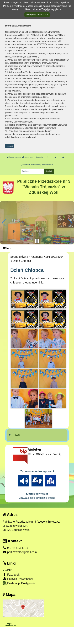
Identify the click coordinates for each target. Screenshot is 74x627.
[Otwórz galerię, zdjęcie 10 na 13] (52, 378)
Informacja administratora (43, 165)
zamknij (10, 146)
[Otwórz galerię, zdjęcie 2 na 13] (52, 299)
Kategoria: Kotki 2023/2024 (47, 256)
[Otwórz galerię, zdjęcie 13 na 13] (38, 418)
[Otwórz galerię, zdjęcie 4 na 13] (52, 319)
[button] (4, 222)
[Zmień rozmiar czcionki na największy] (63, 157)
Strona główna (15, 157)
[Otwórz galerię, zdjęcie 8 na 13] (52, 358)
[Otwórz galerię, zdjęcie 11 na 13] (24, 398)
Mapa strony (29, 157)
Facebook (13, 574)
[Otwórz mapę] (23, 607)
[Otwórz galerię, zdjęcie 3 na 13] (24, 319)
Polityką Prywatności (13, 6)
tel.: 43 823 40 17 (17, 547)
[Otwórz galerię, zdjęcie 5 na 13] (24, 338)
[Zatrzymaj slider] (37, 241)
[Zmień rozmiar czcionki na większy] (55, 157)
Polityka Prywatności (20, 578)
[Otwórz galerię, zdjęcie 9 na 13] (24, 378)
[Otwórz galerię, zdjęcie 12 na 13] (52, 398)
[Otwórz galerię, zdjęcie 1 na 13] (24, 299)
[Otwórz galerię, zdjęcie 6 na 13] (52, 338)
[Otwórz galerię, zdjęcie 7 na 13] (24, 358)
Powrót (17, 434)
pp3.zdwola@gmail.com (22, 552)
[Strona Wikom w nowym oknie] (10, 624)
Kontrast (26, 165)
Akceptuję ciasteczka (37, 14)
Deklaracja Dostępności (21, 583)
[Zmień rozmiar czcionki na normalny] (47, 157)
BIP (9, 570)
